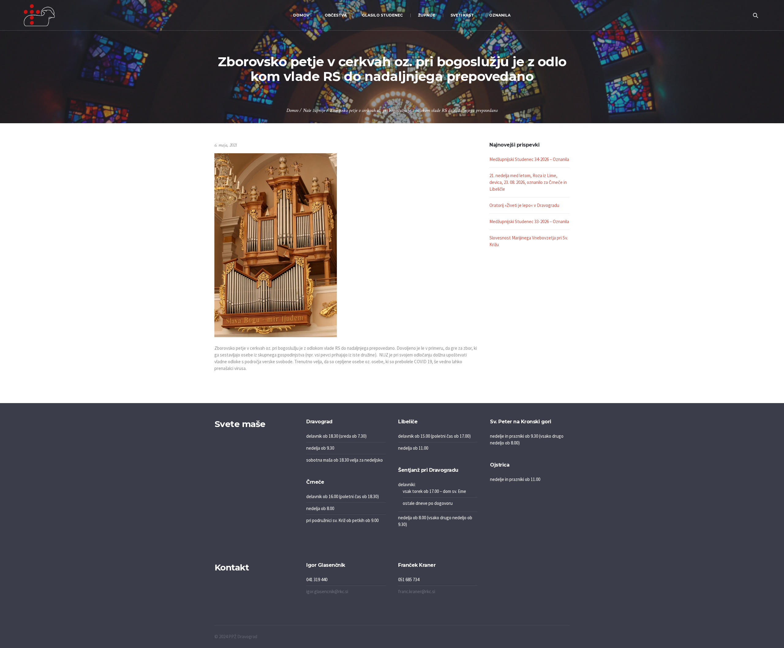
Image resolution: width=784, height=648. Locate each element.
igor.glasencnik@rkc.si (327, 591)
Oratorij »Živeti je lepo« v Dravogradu (524, 205)
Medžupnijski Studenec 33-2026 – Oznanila (529, 221)
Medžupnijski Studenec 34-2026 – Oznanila (529, 159)
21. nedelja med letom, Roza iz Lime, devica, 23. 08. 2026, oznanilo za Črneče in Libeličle (528, 182)
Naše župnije (314, 110)
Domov (292, 110)
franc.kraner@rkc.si (416, 591)
